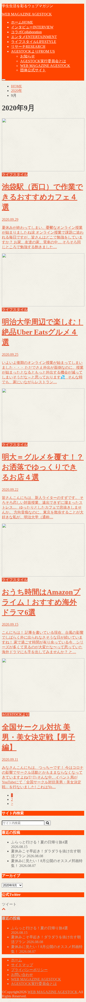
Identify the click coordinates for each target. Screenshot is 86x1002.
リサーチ (28, 46)
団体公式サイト (33, 70)
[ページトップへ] (4, 909)
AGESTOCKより (33, 51)
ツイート (9, 904)
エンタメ (34, 37)
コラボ (26, 32)
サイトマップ (22, 965)
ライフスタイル (33, 42)
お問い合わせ (22, 975)
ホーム (22, 22)
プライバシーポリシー (29, 970)
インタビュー (32, 27)
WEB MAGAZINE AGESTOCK (27, 14)
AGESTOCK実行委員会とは (43, 61)
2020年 (16, 91)
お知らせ (27, 56)
